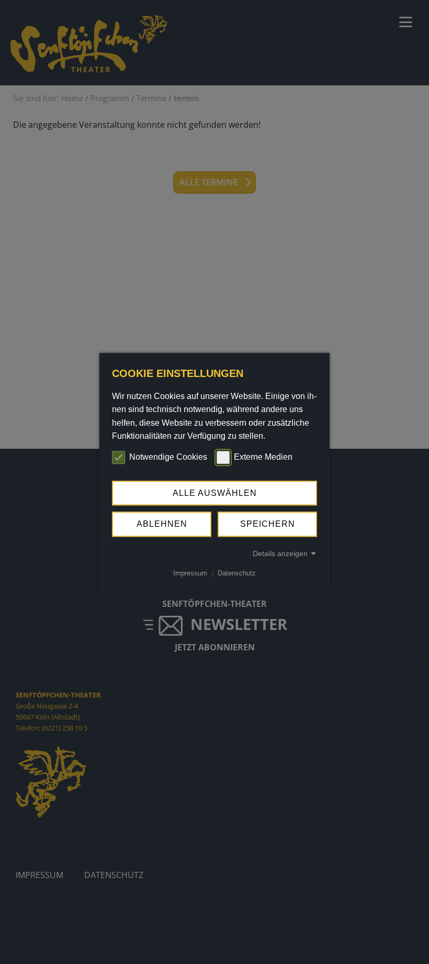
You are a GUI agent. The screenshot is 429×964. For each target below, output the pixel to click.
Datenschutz (237, 573)
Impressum (190, 573)
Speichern (267, 523)
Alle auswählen (215, 493)
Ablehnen (162, 523)
